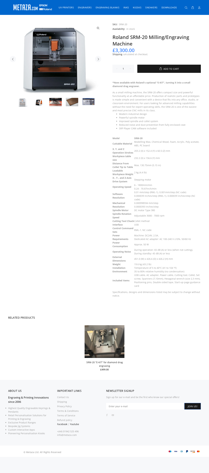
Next (98, 59)
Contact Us (63, 397)
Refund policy (64, 420)
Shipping (117, 54)
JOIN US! (192, 406)
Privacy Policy (64, 406)
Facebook (62, 424)
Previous (13, 59)
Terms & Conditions (68, 410)
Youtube (74, 424)
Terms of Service (66, 415)
